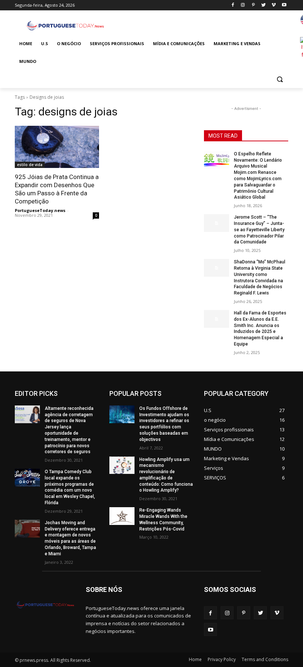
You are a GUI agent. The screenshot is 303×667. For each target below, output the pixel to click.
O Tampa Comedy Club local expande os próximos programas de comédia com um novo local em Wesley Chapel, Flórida (70, 487)
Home (195, 659)
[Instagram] (243, 5)
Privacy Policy (222, 659)
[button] (279, 79)
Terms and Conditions (265, 659)
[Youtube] (284, 5)
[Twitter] (263, 5)
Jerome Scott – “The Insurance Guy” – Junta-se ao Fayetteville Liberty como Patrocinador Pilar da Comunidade (259, 230)
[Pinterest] (253, 5)
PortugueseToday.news (40, 210)
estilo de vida (29, 164)
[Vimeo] (273, 5)
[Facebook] (232, 5)
